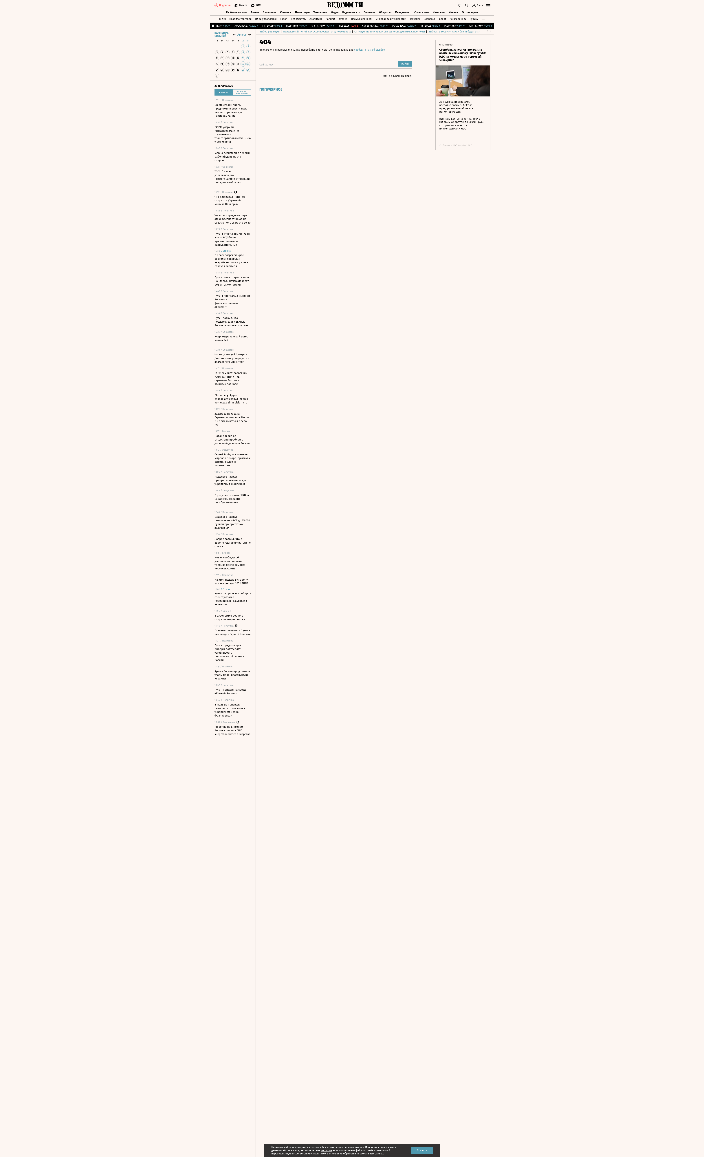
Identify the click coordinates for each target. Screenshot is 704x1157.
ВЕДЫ (222, 19)
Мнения (453, 12)
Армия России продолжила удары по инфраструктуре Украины (232, 675)
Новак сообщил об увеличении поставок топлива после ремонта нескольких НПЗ (229, 563)
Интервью (439, 12)
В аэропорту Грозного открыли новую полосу (229, 617)
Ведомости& (298, 19)
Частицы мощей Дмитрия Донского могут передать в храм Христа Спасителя (231, 358)
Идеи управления (266, 19)
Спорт (442, 19)
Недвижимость (351, 12)
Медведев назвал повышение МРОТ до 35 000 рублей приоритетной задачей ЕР (232, 522)
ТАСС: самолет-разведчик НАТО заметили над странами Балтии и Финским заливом (230, 378)
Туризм (474, 19)
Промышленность (361, 19)
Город (283, 19)
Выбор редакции (269, 31)
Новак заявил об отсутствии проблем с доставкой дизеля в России (232, 439)
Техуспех (415, 19)
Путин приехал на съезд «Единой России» (230, 691)
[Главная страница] (345, 5)
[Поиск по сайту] (466, 5)
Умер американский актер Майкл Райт (231, 338)
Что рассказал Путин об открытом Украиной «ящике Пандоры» (229, 200)
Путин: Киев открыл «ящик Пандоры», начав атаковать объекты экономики (232, 281)
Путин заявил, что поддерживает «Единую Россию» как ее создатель (231, 321)
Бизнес (255, 12)
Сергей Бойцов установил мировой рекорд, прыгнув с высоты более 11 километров (232, 460)
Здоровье (429, 19)
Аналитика (315, 19)
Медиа (335, 12)
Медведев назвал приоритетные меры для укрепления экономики (230, 480)
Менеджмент (403, 12)
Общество (385, 12)
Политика (369, 12)
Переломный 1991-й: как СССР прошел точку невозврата (317, 31)
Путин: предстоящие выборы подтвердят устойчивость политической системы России (229, 653)
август (241, 34)
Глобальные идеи (236, 12)
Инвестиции (302, 12)
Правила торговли (240, 19)
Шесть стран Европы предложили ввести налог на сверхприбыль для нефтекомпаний (231, 110)
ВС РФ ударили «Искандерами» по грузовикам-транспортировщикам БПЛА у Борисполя (232, 134)
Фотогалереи (470, 12)
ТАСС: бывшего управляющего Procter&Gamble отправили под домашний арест (232, 177)
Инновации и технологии (391, 19)
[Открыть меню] (488, 5)
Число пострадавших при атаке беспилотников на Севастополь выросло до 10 (232, 219)
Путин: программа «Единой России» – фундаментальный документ (232, 301)
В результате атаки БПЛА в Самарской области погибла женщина (231, 498)
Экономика (269, 12)
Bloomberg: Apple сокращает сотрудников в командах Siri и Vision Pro (231, 399)
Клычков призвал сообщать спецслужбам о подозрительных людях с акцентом (232, 599)
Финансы (286, 12)
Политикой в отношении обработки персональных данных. (348, 1153)
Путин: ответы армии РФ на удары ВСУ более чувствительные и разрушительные (232, 239)
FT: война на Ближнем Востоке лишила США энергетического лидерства (232, 730)
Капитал (331, 19)
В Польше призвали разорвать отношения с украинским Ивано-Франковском (229, 710)
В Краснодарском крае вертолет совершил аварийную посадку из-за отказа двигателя (231, 260)
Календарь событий (221, 35)
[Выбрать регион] (459, 5)
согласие (326, 1150)
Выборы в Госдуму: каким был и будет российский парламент (465, 31)
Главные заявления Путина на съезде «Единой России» (232, 632)
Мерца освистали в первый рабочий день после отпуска (232, 156)
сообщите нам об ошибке (369, 49)
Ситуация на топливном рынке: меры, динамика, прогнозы (389, 31)
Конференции (458, 19)
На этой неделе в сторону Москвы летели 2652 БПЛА (231, 581)
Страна (343, 19)
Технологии (320, 12)
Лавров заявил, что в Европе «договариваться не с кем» (232, 542)
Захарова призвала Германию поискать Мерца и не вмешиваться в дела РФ (232, 419)
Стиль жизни (421, 12)
